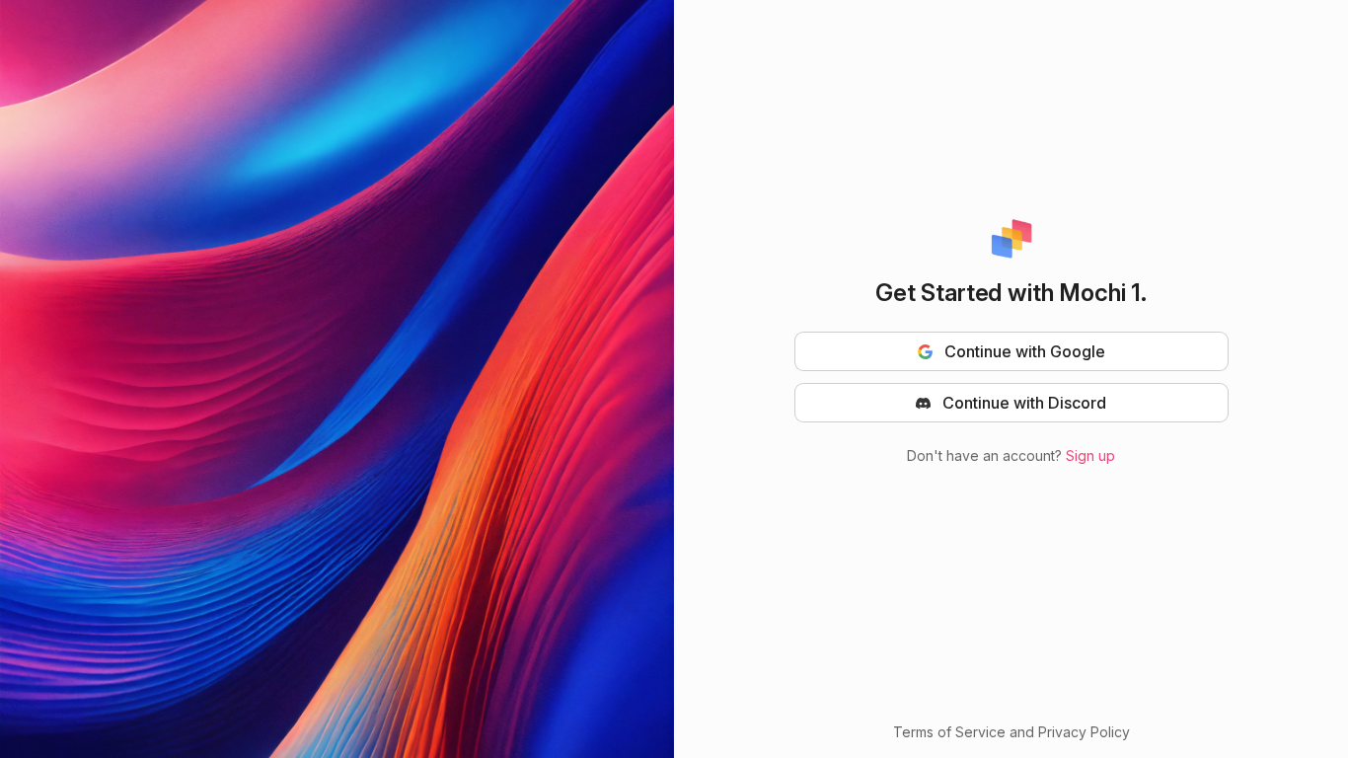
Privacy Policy (1084, 731)
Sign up (1090, 455)
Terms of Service (949, 731)
